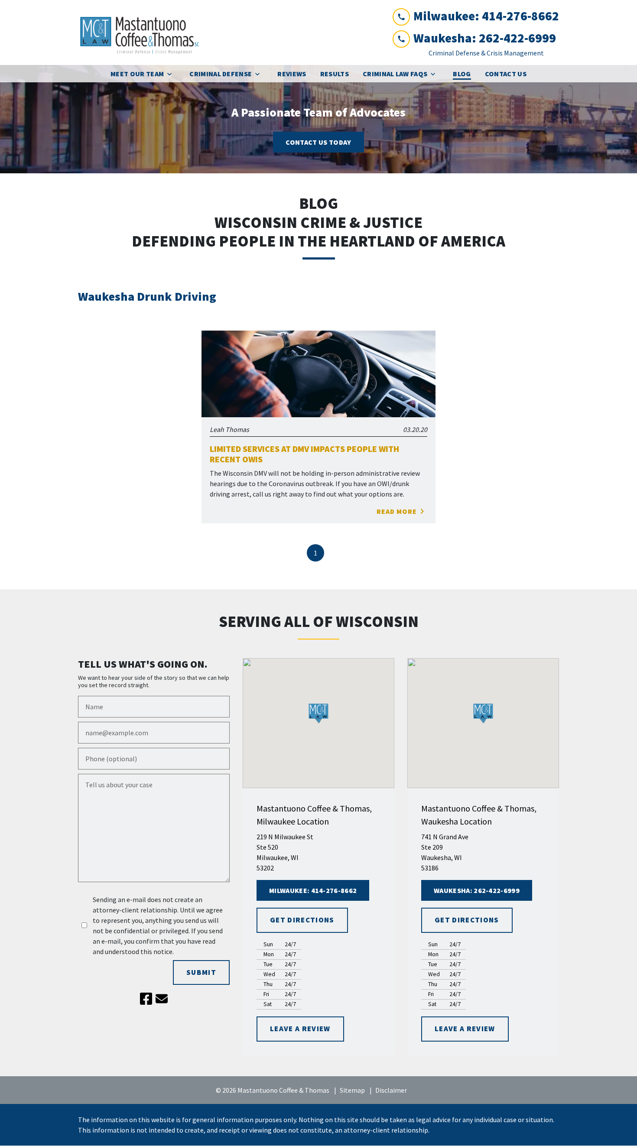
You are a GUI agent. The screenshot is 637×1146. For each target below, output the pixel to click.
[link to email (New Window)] (162, 999)
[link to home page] (143, 32)
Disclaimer (391, 1090)
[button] (318, 713)
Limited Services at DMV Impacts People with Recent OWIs (304, 454)
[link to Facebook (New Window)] (146, 999)
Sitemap (352, 1090)
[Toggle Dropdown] (172, 73)
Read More (397, 511)
